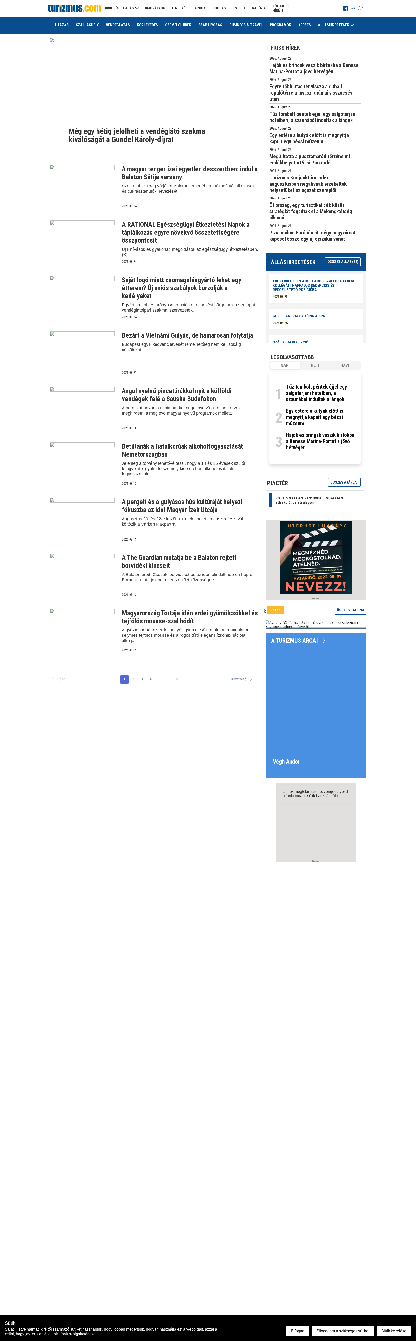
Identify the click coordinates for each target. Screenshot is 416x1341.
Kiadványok (155, 8)
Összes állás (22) (342, 262)
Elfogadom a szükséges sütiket (342, 1331)
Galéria (259, 8)
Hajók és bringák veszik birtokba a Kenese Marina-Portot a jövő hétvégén (320, 441)
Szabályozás (210, 25)
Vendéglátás (118, 25)
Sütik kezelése (393, 1331)
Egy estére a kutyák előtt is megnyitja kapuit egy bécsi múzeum (314, 417)
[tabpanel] (315, 418)
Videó (240, 8)
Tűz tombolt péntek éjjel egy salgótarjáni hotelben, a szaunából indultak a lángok (316, 393)
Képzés (304, 25)
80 (176, 679)
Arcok (200, 8)
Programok (280, 25)
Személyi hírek (178, 25)
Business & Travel (246, 25)
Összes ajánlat (344, 482)
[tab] (285, 365)
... (168, 679)
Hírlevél (179, 8)
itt (338, 796)
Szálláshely (87, 25)
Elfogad (297, 1331)
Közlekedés (147, 25)
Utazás (62, 25)
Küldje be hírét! (281, 8)
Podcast (220, 8)
